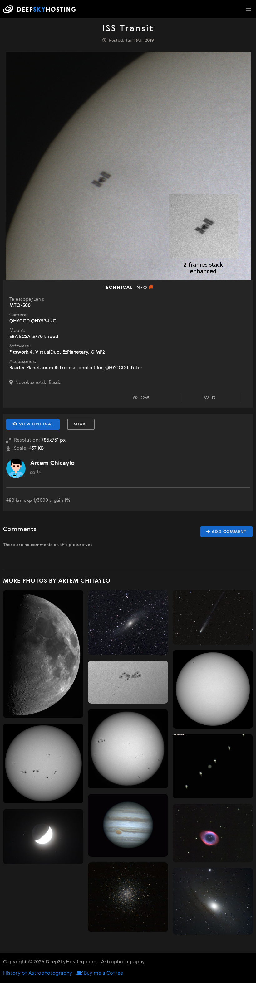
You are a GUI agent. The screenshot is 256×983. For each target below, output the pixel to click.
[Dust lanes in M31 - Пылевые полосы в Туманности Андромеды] (213, 901)
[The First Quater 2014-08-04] (43, 654)
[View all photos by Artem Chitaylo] (16, 468)
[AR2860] (128, 682)
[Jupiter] (128, 825)
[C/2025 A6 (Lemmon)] (213, 617)
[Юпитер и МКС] (213, 766)
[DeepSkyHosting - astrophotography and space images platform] (41, 9)
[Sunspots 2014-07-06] (43, 764)
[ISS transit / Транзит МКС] (128, 748)
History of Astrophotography (37, 973)
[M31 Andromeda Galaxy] (128, 622)
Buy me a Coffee (103, 973)
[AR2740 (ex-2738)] (213, 689)
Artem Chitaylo (52, 463)
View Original (35, 424)
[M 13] (128, 897)
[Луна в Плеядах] (43, 836)
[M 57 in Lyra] (213, 833)
